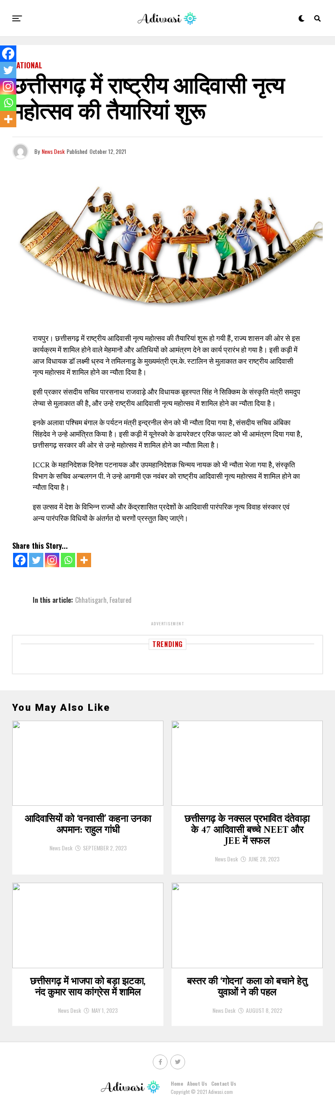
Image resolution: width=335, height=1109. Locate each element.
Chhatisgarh (91, 600)
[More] (84, 560)
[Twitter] (36, 560)
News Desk (53, 151)
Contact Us (223, 1083)
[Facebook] (20, 560)
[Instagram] (52, 560)
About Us (197, 1083)
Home (177, 1083)
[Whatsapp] (68, 560)
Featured (120, 600)
